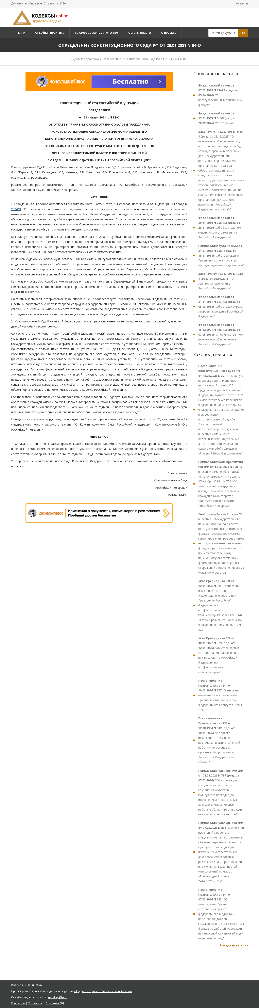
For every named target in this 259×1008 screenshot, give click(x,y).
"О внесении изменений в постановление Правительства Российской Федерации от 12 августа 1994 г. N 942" (220, 695)
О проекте (168, 32)
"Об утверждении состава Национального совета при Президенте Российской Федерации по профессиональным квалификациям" (220, 655)
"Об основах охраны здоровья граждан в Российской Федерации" (220, 306)
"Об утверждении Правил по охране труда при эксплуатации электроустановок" (221, 255)
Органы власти (139, 32)
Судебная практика (49, 32)
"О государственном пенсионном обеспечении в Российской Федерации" (220, 334)
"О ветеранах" (217, 118)
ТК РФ (20, 32)
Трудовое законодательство (96, 32)
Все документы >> (234, 945)
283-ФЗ (16, 209)
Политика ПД (55, 1003)
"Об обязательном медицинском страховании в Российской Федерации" (219, 227)
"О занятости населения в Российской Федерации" (221, 281)
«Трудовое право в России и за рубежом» (103, 991)
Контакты (241, 3)
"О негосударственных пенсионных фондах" (220, 95)
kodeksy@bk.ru (57, 997)
